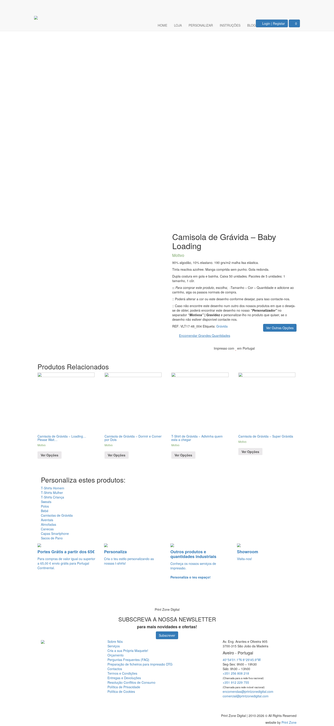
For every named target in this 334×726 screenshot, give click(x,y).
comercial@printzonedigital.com (246, 696)
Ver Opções (49, 455)
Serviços (113, 646)
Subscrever (167, 635)
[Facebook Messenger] (256, 704)
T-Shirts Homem (52, 488)
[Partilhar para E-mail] (290, 355)
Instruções (230, 25)
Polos (45, 506)
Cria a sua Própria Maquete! (127, 650)
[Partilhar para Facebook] (268, 355)
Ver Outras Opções (280, 327)
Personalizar (201, 25)
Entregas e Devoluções (124, 678)
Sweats (46, 501)
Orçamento (115, 655)
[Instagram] (293, 6)
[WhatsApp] (9, 597)
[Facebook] (280, 6)
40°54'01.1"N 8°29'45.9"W (242, 659)
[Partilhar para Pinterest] (283, 355)
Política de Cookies (121, 691)
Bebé (44, 510)
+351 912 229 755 (236, 682)
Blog (251, 25)
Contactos (114, 668)
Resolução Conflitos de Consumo (131, 682)
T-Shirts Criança (52, 497)
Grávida (222, 326)
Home (162, 25)
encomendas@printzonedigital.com (248, 691)
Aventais (47, 520)
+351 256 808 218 (236, 673)
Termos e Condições (122, 673)
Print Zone (289, 722)
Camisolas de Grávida (57, 515)
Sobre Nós (115, 641)
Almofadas (48, 524)
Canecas (47, 529)
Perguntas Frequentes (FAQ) (128, 659)
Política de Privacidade (123, 687)
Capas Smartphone (55, 533)
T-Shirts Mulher (52, 492)
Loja (178, 25)
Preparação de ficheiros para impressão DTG (139, 664)
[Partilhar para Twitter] (275, 355)
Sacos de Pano (52, 538)
